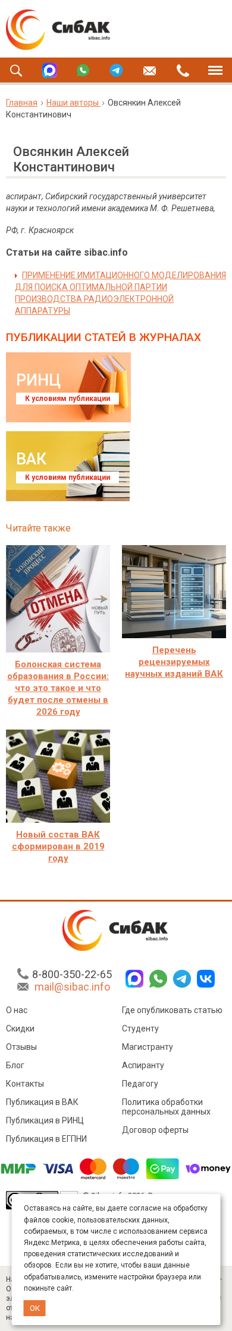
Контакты (25, 1083)
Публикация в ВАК (42, 1102)
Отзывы (21, 1047)
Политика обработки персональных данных (166, 1106)
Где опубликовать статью (172, 1010)
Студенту (140, 1028)
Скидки (20, 1028)
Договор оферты (155, 1130)
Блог (15, 1065)
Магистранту (147, 1047)
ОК (35, 1308)
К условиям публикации (67, 398)
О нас (16, 1010)
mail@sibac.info (72, 986)
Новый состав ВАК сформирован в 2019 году (58, 846)
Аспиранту (143, 1065)
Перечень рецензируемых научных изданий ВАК (174, 662)
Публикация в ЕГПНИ (46, 1139)
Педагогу (140, 1083)
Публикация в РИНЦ (45, 1120)
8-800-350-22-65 (72, 974)
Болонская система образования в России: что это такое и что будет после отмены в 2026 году (58, 688)
